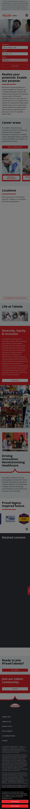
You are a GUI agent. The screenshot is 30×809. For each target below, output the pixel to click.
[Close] (28, 789)
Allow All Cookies (15, 806)
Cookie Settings (15, 801)
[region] (15, 798)
